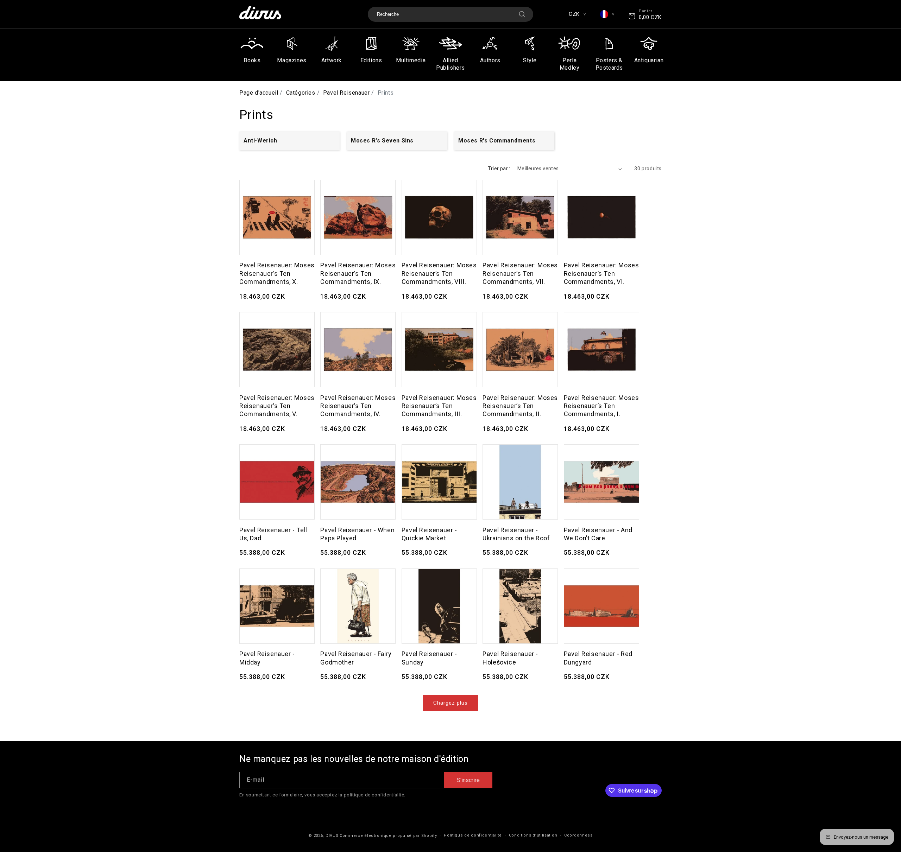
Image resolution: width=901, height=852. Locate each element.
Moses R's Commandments (496, 140)
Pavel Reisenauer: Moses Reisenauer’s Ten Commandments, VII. (520, 273)
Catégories (300, 92)
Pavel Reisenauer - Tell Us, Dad (273, 534)
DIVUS (332, 835)
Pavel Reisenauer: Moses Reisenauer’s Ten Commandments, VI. (601, 273)
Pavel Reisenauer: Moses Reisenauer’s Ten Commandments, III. (439, 406)
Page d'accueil (258, 92)
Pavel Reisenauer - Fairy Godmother (355, 658)
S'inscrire (468, 780)
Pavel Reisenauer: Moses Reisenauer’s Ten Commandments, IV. (358, 406)
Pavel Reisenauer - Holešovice (510, 658)
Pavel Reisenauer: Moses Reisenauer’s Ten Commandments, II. (520, 406)
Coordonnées (578, 835)
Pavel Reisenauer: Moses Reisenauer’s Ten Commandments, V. (277, 406)
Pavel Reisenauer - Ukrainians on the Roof (516, 534)
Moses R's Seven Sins (382, 140)
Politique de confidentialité (473, 835)
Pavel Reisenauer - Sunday (429, 658)
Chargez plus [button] (450, 703)
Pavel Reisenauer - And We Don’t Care (598, 534)
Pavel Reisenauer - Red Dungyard (598, 658)
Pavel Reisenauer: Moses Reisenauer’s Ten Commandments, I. (601, 406)
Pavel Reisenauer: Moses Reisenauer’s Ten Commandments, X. (277, 273)
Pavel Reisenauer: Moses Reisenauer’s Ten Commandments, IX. (358, 273)
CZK (577, 14)
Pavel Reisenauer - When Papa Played (357, 534)
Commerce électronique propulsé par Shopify (388, 835)
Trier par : (499, 168)
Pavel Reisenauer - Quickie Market (429, 534)
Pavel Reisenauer (346, 92)
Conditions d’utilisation (533, 835)
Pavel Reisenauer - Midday (267, 658)
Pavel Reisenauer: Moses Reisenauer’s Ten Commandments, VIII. (439, 273)
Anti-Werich (260, 140)
